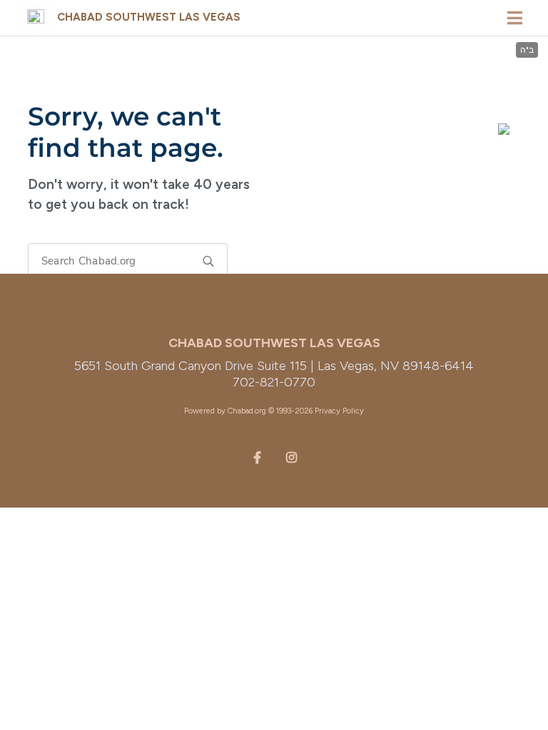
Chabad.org (247, 411)
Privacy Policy (339, 411)
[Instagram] (291, 456)
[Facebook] (256, 456)
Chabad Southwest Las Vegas (148, 17)
